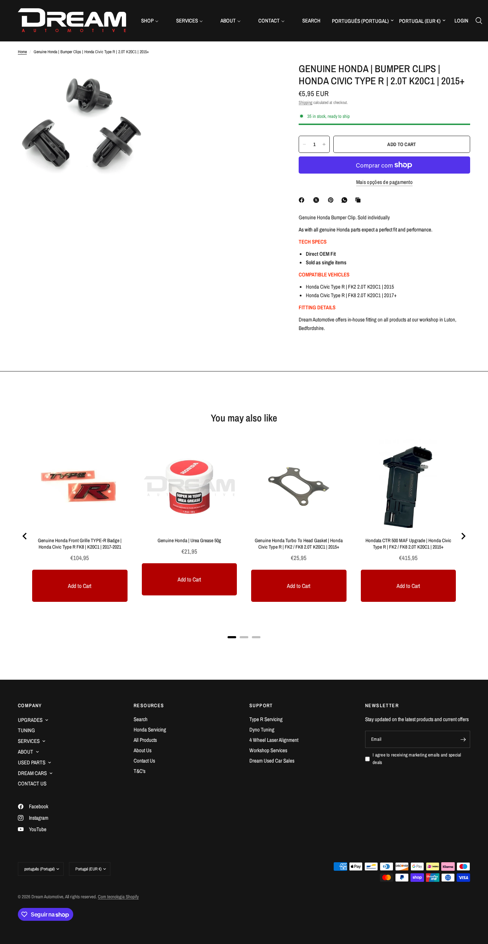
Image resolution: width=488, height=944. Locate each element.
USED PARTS (31, 762)
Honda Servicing (150, 729)
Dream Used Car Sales (271, 760)
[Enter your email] (463, 739)
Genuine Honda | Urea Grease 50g (189, 540)
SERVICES (29, 741)
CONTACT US (32, 783)
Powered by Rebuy (244, 646)
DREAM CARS (32, 773)
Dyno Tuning (261, 729)
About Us (142, 750)
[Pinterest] (332, 200)
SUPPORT (261, 705)
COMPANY (30, 705)
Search (141, 719)
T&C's (139, 771)
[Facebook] (303, 200)
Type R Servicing (266, 719)
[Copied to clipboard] (359, 200)
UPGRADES (30, 720)
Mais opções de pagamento (384, 182)
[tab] (232, 637)
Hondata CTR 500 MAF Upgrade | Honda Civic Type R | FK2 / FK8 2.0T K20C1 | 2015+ (408, 543)
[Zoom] (132, 77)
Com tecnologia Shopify (118, 897)
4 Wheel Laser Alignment (273, 740)
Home (22, 52)
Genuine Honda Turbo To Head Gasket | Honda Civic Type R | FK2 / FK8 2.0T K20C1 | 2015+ (299, 543)
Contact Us (144, 760)
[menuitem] (152, 20)
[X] (317, 200)
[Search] (479, 20)
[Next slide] (463, 536)
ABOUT (25, 751)
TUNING (26, 730)
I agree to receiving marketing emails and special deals (417, 758)
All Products (145, 740)
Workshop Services (268, 750)
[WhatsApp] (346, 200)
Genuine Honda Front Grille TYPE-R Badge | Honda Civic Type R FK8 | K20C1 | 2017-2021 (79, 543)
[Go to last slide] (25, 536)
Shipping (305, 102)
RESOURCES (149, 705)
